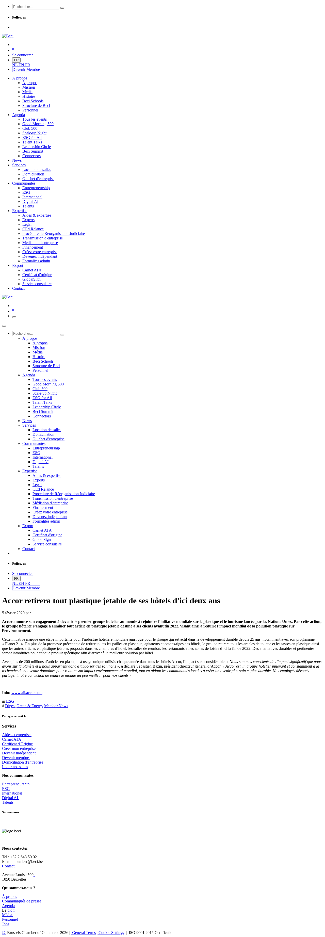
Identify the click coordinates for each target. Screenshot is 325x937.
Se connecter (22, 55)
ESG (6, 788)
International (12, 793)
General (83, 932)
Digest (10, 706)
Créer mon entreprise (19, 748)
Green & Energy (30, 706)
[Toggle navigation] (14, 317)
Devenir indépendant (19, 753)
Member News (56, 706)
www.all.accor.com (26, 692)
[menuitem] (15, 65)
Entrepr (15, 784)
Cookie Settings (111, 932)
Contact (8, 866)
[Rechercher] (62, 8)
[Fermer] (4, 326)
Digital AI (10, 798)
